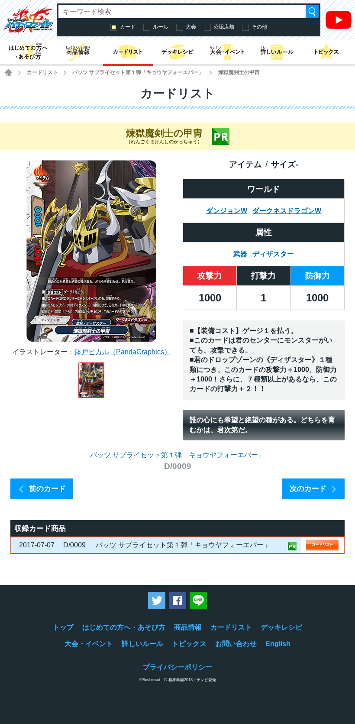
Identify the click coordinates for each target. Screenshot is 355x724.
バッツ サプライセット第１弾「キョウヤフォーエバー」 (137, 72)
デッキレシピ (281, 627)
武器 (240, 254)
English (277, 643)
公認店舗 (223, 27)
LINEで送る (198, 600)
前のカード (47, 489)
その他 (259, 27)
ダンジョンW (226, 210)
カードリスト (42, 72)
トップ (63, 627)
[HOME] (8, 72)
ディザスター (273, 254)
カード (128, 27)
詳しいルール (142, 643)
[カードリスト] (128, 52)
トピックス (189, 643)
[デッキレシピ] (178, 52)
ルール (160, 27)
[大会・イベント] (227, 52)
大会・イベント (89, 643)
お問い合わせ (236, 643)
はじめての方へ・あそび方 (123, 627)
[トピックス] (327, 52)
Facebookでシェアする (177, 600)
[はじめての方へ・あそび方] (28, 52)
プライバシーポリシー (177, 667)
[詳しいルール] (277, 52)
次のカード (308, 489)
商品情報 (188, 627)
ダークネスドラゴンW (286, 210)
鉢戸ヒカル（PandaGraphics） (122, 352)
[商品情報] (78, 52)
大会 (191, 27)
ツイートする (156, 600)
